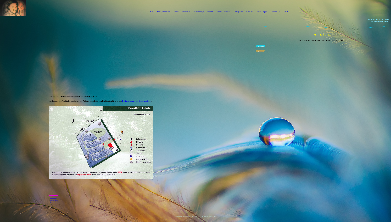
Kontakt (285, 12)
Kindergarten (237, 12)
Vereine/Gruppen (261, 12)
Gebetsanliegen (199, 12)
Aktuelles (275, 12)
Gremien (249, 12)
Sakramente (186, 12)
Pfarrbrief (176, 12)
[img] (23, 8)
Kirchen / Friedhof (223, 12)
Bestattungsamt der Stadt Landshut (136, 101)
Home (152, 12)
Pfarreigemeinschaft (163, 12)
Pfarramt (210, 12)
